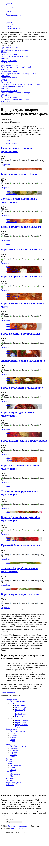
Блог (23, 828)
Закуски (9, 759)
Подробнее (5, 165)
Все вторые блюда (17, 731)
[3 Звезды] (23, 160)
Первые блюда (11, 269)
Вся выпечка (15, 765)
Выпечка (9, 763)
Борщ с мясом (11, 143)
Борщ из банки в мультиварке (20, 333)
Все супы (19, 716)
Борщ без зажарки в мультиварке (22, 249)
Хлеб (12, 767)
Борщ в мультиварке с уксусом (21, 226)
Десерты (9, 772)
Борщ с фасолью (21, 725)
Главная (9, 3)
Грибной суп (20, 714)
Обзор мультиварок (13, 16)
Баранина (14, 752)
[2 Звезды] (14, 160)
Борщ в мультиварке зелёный (20, 594)
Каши (12, 733)
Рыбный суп (20, 710)
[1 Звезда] (5, 160)
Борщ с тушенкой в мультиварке (22, 387)
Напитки (9, 780)
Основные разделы (13, 20)
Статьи (8, 11)
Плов (12, 740)
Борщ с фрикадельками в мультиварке (17, 414)
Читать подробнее (8, 693)
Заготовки (10, 785)
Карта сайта (15, 828)
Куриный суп (20, 705)
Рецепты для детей (13, 271)
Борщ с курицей (12, 296)
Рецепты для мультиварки (18, 826)
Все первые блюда (17, 701)
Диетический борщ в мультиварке (23, 360)
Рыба (12, 757)
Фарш (12, 742)
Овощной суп (20, 708)
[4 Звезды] (32, 160)
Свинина (14, 750)
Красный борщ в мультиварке (20, 545)
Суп (12, 703)
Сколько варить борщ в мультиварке (16, 149)
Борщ (8, 141)
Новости (9, 7)
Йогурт (13, 776)
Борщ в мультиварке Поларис (20, 173)
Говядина (14, 748)
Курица (13, 755)
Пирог (13, 770)
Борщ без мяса (11, 353)
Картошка (14, 735)
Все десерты (15, 774)
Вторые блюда (11, 729)
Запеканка (10, 778)
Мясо (8, 744)
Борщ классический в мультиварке (24, 440)
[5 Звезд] (40, 160)
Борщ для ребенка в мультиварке (22, 276)
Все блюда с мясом (18, 746)
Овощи (13, 738)
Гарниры (9, 761)
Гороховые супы (22, 712)
